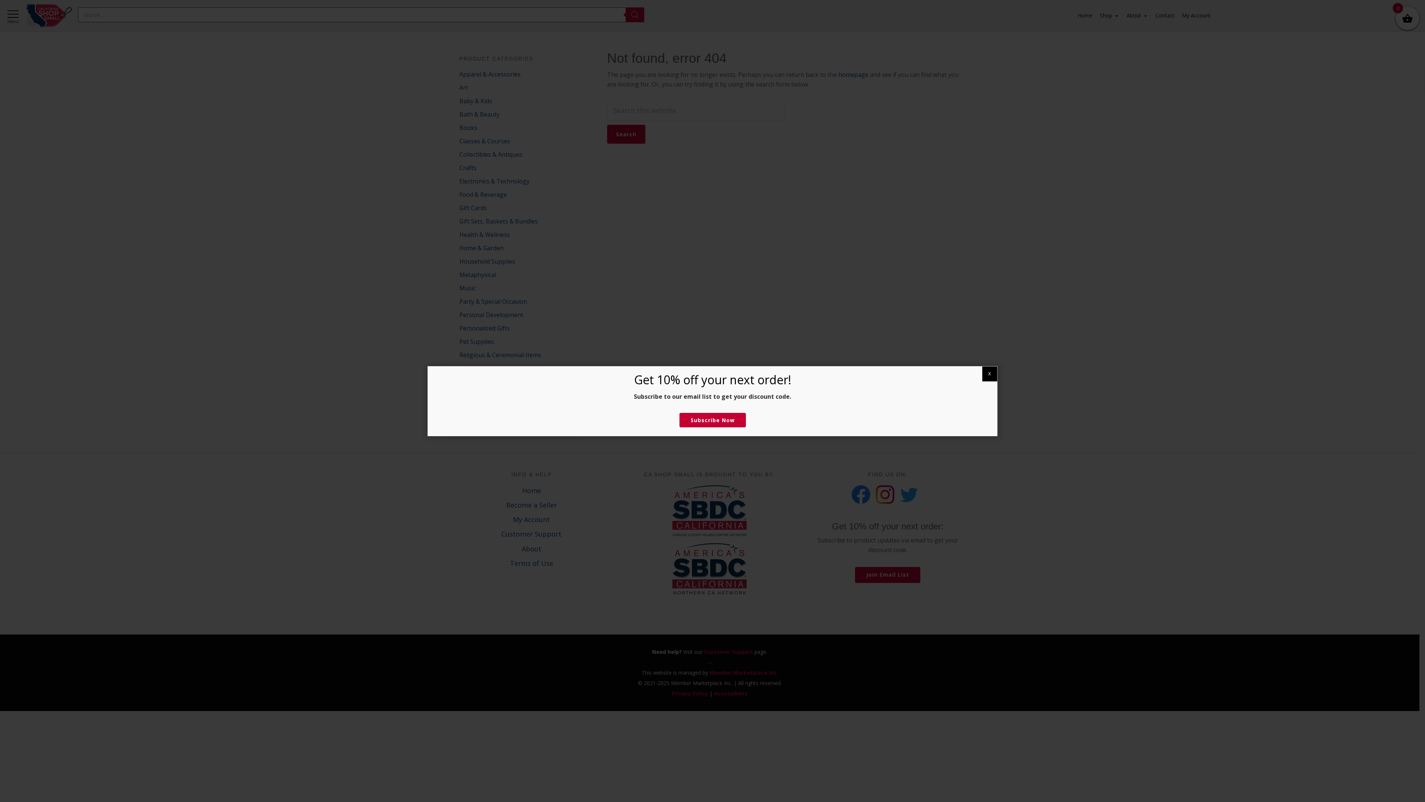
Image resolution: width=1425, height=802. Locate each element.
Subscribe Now (713, 420)
